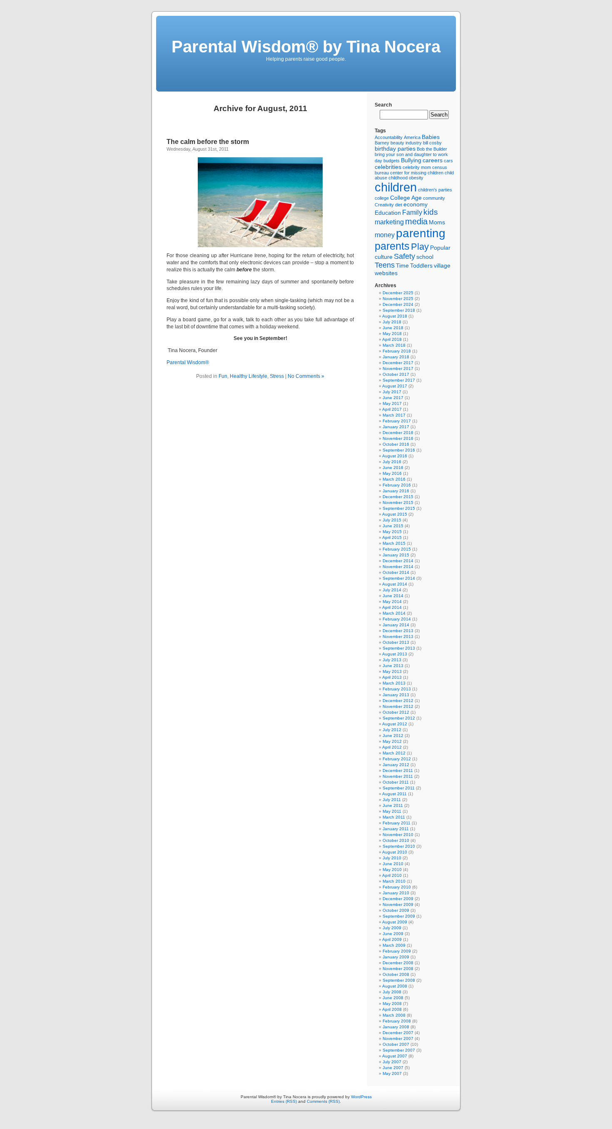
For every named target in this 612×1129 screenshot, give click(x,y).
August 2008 (394, 986)
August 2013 (394, 654)
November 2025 (398, 298)
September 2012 (399, 718)
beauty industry (406, 142)
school (424, 256)
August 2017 (394, 386)
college (382, 198)
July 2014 (392, 590)
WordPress (361, 1096)
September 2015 (399, 508)
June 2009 (393, 933)
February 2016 (397, 485)
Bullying (411, 160)
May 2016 (392, 473)
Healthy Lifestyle (248, 376)
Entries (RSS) (284, 1101)
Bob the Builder (432, 148)
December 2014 (398, 560)
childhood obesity (405, 177)
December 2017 (398, 362)
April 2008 (392, 1009)
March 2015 (394, 543)
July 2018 (392, 322)
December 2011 (398, 770)
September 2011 (399, 788)
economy (415, 204)
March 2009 (394, 945)
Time (402, 265)
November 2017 (398, 368)
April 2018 (392, 339)
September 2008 (399, 980)
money (385, 234)
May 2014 (392, 601)
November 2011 (398, 776)
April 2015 (392, 537)
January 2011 (396, 828)
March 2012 (394, 753)
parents (392, 246)
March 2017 (394, 415)
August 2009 (394, 922)
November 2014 (398, 566)
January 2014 (396, 625)
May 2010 (392, 869)
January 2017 (396, 426)
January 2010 (396, 893)
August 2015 (394, 514)
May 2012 (392, 741)
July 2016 (392, 461)
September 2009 (399, 916)
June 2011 (393, 805)
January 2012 (396, 764)
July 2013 (392, 660)
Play (420, 246)
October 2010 (396, 840)
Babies (431, 137)
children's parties (435, 189)
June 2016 (393, 467)
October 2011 (396, 782)
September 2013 (399, 648)
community (434, 198)
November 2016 (398, 438)
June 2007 (393, 1067)
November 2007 (398, 1038)
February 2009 (397, 951)
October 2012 (396, 712)
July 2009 (392, 928)
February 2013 (397, 689)
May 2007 (392, 1073)
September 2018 (399, 310)
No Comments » (306, 376)
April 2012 (392, 747)
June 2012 (393, 735)
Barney (382, 142)
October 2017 (396, 374)
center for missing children (416, 172)
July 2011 (392, 799)
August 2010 (394, 852)
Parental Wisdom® (188, 362)
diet (398, 204)
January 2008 (396, 1027)
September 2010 (399, 846)
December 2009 (398, 898)
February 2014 (397, 619)
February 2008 (397, 1021)
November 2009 (398, 904)
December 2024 (398, 304)
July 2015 (392, 520)
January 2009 (396, 957)
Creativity (384, 204)
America (412, 137)
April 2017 (392, 409)
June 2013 (393, 665)
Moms (437, 222)
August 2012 (394, 724)
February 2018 (397, 351)
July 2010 (392, 858)
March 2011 (394, 817)
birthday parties (395, 148)
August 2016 (394, 456)
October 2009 (396, 910)
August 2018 (394, 316)
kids (430, 212)
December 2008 (398, 962)
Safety (404, 256)
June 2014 (393, 595)
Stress (277, 376)
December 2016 (398, 432)
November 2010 (398, 834)
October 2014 (396, 572)
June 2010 (393, 863)
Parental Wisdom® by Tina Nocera (306, 46)
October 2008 (396, 974)
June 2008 (393, 997)
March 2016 (394, 479)
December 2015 (398, 496)
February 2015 (397, 549)
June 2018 (393, 327)
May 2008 (392, 1003)
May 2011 (392, 811)
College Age (406, 197)
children (396, 187)
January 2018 (396, 357)
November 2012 (398, 706)
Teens (385, 265)
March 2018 (394, 345)
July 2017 (392, 392)
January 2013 (396, 694)
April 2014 (392, 607)
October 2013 (396, 642)
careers (433, 160)
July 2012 (392, 729)
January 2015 (396, 555)
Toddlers (421, 265)
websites (386, 273)
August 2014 (394, 584)
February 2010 (397, 887)
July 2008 (392, 992)
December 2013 (398, 630)
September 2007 (399, 1050)
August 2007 (394, 1056)
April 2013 (392, 677)
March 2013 (394, 683)
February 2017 (397, 421)
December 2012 (398, 700)
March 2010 (394, 881)
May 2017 (392, 403)
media (416, 221)
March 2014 (394, 613)
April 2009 (392, 939)
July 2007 (392, 1062)
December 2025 (398, 292)
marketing (389, 222)
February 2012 (397, 759)
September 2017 (399, 380)
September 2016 (399, 450)
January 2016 (396, 491)
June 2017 (393, 397)
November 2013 (398, 636)
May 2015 (392, 531)
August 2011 (394, 794)
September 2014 (399, 578)
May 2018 (392, 333)
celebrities (388, 167)
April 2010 (392, 875)
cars (448, 160)
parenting (420, 233)
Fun (223, 376)
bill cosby (432, 142)
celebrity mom (417, 167)
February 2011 (396, 823)
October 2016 (396, 444)
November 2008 (398, 968)
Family (412, 212)
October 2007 (396, 1044)
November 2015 (398, 502)
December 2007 (398, 1032)
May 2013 (392, 671)
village (442, 265)
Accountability (389, 137)
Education (388, 212)
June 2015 (393, 526)
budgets (391, 160)
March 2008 (394, 1015)
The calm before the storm (208, 141)
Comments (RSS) (323, 1101)
